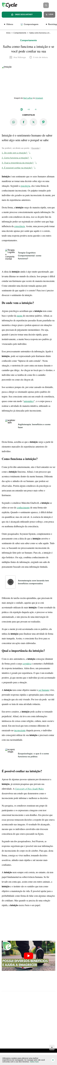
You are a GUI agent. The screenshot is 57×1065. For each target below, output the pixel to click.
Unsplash (39, 98)
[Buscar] (46, 5)
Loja (50, 14)
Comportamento (19, 33)
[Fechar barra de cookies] (53, 1060)
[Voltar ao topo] (52, 1047)
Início (8, 33)
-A (35, 109)
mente (20, 315)
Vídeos (9, 24)
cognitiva (27, 663)
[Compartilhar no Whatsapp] (13, 122)
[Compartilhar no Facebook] (23, 122)
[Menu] (53, 5)
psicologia (25, 185)
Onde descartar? (23, 15)
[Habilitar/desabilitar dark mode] (21, 109)
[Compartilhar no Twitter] (33, 122)
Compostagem (31, 24)
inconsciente (20, 730)
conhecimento (23, 507)
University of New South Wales (29, 788)
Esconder (35, 148)
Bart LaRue (27, 98)
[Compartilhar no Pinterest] (43, 122)
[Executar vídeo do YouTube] (28, 956)
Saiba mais (34, 1062)
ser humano (43, 689)
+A (28, 109)
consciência (19, 226)
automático (29, 401)
